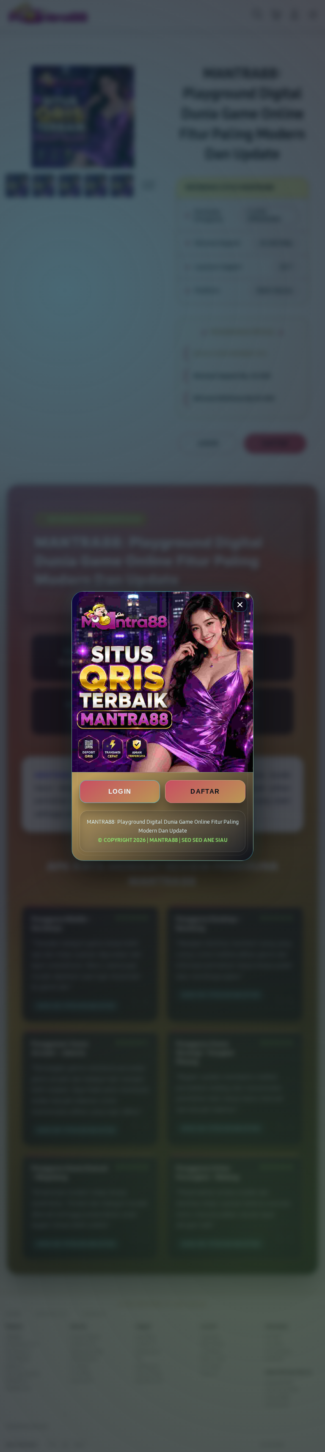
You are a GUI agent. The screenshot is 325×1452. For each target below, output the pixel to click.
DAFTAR (205, 791)
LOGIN (120, 791)
